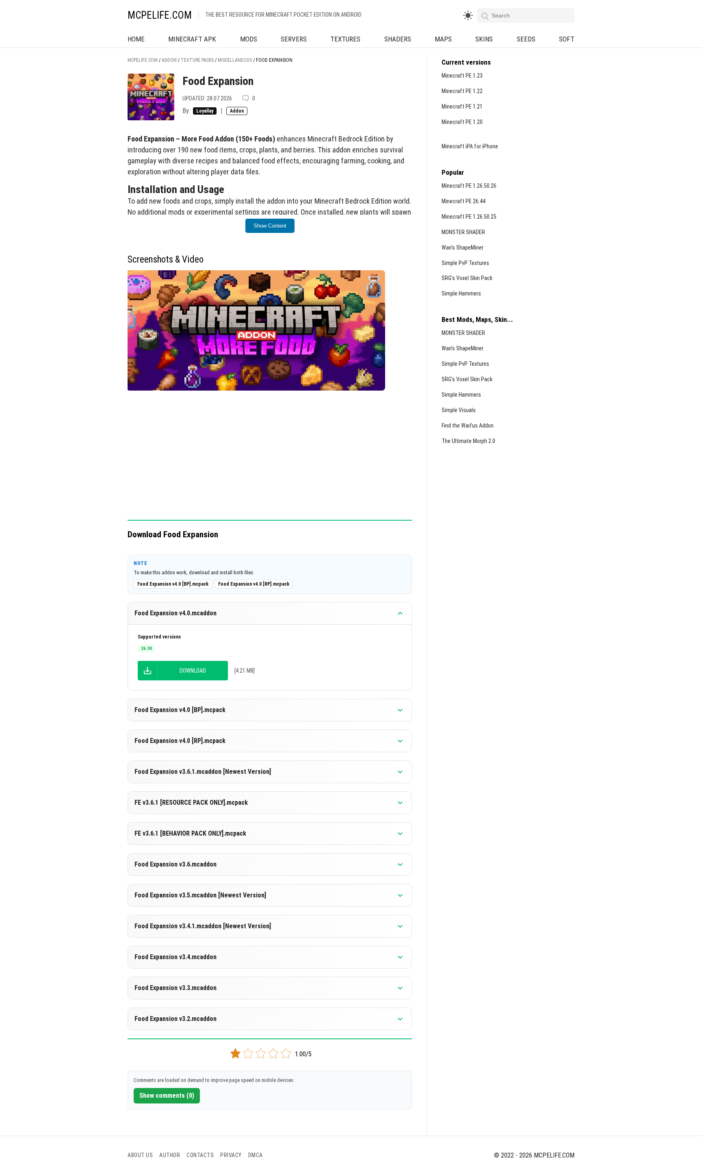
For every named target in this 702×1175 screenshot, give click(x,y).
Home (136, 39)
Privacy (231, 1155)
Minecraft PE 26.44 (463, 201)
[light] (468, 15)
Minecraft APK (192, 39)
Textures (345, 39)
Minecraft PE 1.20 (462, 122)
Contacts (200, 1155)
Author (169, 1155)
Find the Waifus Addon (468, 425)
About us (140, 1155)
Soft (566, 39)
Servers (294, 39)
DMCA (255, 1155)
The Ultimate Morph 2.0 (468, 441)
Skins (484, 39)
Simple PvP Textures (465, 263)
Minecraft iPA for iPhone (470, 146)
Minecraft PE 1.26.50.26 (469, 185)
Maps (443, 39)
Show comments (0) (166, 1095)
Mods (248, 39)
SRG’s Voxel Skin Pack (467, 278)
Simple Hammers (461, 293)
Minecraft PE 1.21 (462, 106)
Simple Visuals (459, 410)
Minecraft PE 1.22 (462, 91)
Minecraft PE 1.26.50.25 (469, 216)
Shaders (397, 39)
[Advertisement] (270, 460)
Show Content (270, 226)
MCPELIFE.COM (160, 15)
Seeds (526, 39)
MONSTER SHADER (463, 232)
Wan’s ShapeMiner (462, 247)
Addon (237, 111)
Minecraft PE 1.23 (462, 75)
